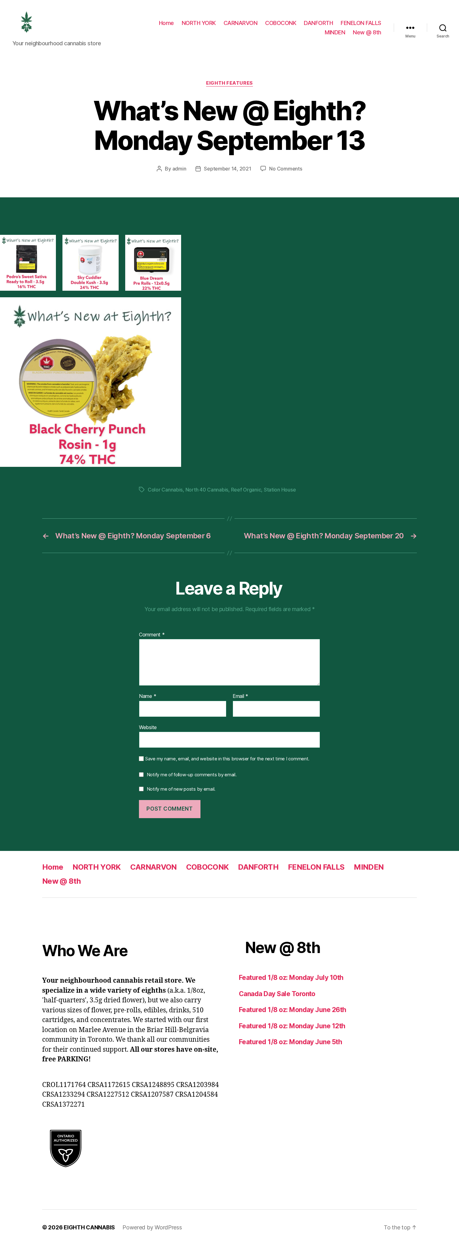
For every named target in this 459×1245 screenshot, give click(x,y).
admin (179, 169)
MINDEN (335, 32)
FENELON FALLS (361, 23)
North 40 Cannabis (206, 490)
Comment (152, 635)
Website (148, 727)
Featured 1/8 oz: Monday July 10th (291, 977)
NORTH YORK (199, 23)
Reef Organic (246, 490)
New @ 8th (367, 32)
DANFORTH (318, 23)
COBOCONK (280, 23)
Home (166, 23)
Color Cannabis (165, 490)
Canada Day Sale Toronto (277, 994)
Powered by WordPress (152, 1227)
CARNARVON (241, 23)
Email (240, 696)
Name (147, 696)
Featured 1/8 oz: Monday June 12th (292, 1026)
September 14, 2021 (227, 169)
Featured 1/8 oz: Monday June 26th (292, 1010)
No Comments (285, 169)
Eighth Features (229, 83)
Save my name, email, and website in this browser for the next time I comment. (227, 759)
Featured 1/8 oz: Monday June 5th (290, 1042)
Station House (280, 490)
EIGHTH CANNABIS (89, 1227)
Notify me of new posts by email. (181, 789)
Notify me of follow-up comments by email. (192, 775)
